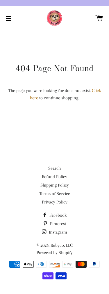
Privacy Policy (54, 202)
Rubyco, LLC (62, 245)
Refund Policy (54, 176)
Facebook (57, 215)
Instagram (57, 232)
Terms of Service (54, 193)
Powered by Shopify (55, 252)
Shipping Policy (54, 185)
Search (54, 168)
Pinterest (57, 223)
